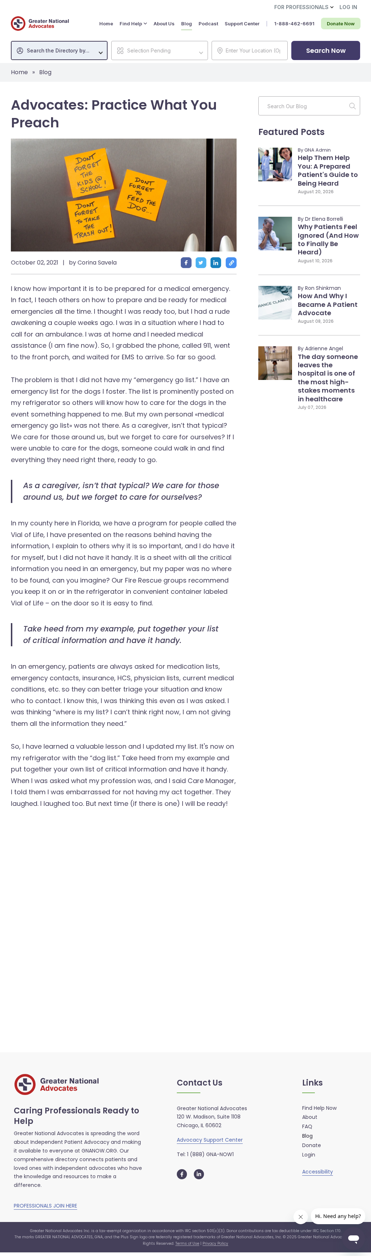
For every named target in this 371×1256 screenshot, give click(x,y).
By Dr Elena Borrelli (320, 219)
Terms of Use (187, 1243)
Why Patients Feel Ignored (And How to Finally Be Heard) (328, 239)
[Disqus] (124, 916)
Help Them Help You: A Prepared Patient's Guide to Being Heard (328, 170)
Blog (45, 72)
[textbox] (63, 51)
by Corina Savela (93, 262)
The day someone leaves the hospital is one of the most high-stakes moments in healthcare (328, 377)
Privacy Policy (215, 1243)
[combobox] (59, 50)
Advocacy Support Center (210, 1139)
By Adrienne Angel (320, 348)
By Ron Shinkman (319, 288)
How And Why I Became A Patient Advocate (328, 304)
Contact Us (199, 1083)
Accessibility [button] (317, 1171)
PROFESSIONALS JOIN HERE (45, 1205)
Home (19, 72)
